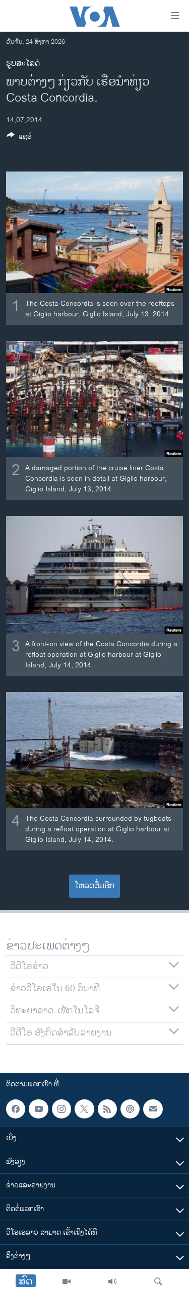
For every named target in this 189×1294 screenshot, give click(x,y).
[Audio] (112, 1281)
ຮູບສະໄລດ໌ (23, 63)
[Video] (66, 1281)
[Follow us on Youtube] (38, 1108)
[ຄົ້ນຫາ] (158, 1281)
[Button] (19, 138)
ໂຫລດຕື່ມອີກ (94, 886)
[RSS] (107, 1108)
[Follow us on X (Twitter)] (84, 1108)
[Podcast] (130, 1108)
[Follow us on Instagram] (61, 1108)
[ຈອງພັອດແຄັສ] (152, 1108)
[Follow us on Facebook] (15, 1108)
